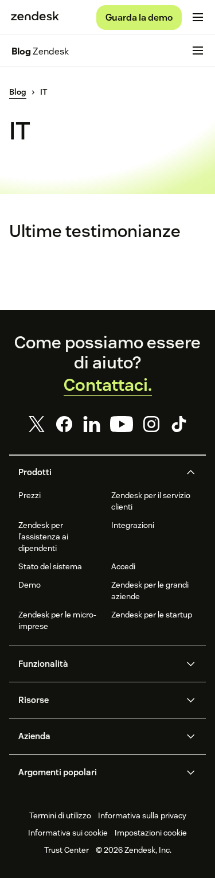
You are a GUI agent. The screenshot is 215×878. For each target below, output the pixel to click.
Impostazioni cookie (151, 833)
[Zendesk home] (35, 17)
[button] (98, 472)
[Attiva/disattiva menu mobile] (197, 17)
